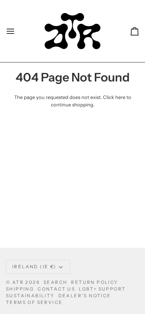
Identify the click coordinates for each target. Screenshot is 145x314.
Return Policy (94, 282)
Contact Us (56, 289)
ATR (18, 282)
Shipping (20, 289)
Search (55, 282)
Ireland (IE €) (34, 266)
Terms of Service (34, 302)
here (120, 97)
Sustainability (30, 295)
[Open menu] (17, 31)
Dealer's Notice (84, 295)
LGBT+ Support (102, 289)
